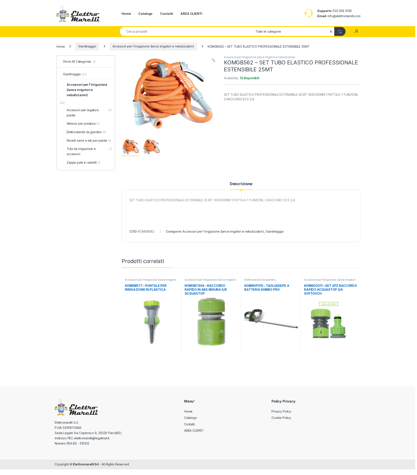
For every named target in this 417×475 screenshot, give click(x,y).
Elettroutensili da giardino (260, 279)
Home (126, 13)
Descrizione (241, 184)
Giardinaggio (87, 46)
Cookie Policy (281, 418)
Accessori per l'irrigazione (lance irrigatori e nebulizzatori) (153, 46)
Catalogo (145, 13)
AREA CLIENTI (191, 13)
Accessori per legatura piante (89, 112)
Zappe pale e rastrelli (83, 162)
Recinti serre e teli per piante (89, 140)
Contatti (166, 13)
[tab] (241, 186)
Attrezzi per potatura (83, 123)
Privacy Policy (281, 411)
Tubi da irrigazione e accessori (89, 151)
